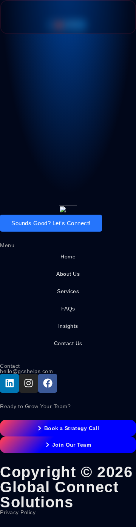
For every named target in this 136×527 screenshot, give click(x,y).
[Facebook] (47, 383)
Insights (68, 326)
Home (68, 257)
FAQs (68, 309)
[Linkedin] (9, 383)
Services (68, 291)
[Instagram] (28, 383)
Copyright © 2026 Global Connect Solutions (66, 487)
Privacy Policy (18, 512)
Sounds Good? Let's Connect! (51, 223)
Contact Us (68, 343)
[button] (115, 17)
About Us (68, 274)
